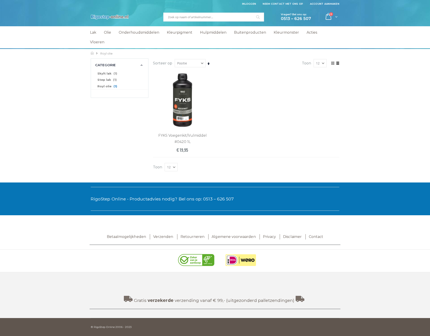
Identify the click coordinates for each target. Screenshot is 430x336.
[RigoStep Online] (110, 17)
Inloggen (249, 3)
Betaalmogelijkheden (126, 237)
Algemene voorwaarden (234, 237)
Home (92, 53)
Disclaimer (292, 237)
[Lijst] (337, 63)
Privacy (269, 237)
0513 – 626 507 (218, 199)
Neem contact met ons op (283, 3)
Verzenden (163, 237)
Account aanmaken (324, 3)
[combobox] (213, 17)
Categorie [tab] (105, 65)
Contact (316, 237)
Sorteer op (162, 63)
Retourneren (193, 237)
